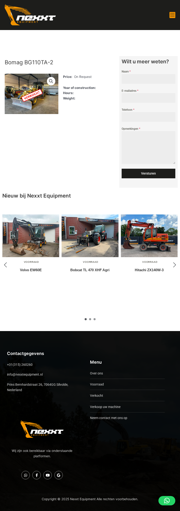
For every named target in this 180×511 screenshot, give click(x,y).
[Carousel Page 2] (90, 319)
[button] (51, 81)
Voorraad (31, 262)
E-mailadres (130, 90)
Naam (126, 71)
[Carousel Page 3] (95, 319)
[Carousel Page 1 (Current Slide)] (86, 319)
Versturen (148, 173)
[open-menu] (172, 15)
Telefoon (128, 109)
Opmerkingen (131, 128)
